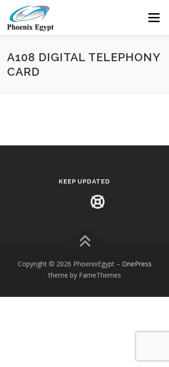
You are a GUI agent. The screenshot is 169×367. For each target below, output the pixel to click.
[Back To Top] (84, 241)
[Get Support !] (98, 202)
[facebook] (71, 202)
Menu (153, 18)
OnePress (137, 263)
